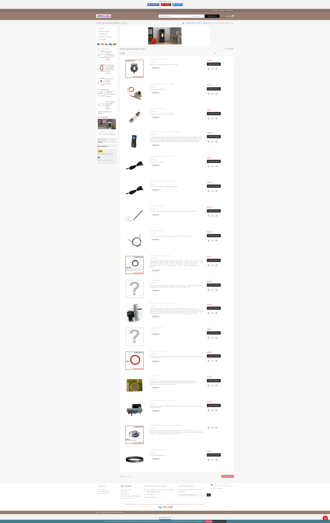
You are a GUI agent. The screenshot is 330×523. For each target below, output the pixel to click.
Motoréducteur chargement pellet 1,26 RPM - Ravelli (163, 400)
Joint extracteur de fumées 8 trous (159, 351)
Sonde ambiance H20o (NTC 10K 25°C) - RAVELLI (163, 181)
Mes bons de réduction (128, 498)
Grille (121, 53)
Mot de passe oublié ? (104, 160)
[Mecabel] (103, 16)
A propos (196, 504)
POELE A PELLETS (103, 34)
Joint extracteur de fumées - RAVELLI (160, 255)
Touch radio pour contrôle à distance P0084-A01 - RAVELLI (165, 131)
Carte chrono (153, 375)
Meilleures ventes (103, 49)
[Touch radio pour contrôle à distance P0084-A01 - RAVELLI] (135, 141)
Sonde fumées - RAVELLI (156, 230)
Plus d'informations (219, 521)
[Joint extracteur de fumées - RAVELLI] (135, 265)
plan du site (229, 10)
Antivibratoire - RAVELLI (156, 328)
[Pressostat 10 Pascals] (135, 289)
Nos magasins (103, 117)
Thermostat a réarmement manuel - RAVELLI (162, 83)
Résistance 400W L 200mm (157, 206)
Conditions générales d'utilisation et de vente (178, 504)
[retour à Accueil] (183, 23)
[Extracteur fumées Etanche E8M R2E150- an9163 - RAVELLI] (135, 435)
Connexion (215, 10)
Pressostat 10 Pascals (155, 280)
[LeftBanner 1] (107, 44)
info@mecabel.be (151, 497)
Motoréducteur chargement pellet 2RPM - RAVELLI (163, 303)
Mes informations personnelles (130, 496)
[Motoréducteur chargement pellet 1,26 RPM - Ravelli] (135, 410)
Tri (215, 53)
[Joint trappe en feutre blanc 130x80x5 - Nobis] (101, 105)
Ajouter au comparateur (212, 69)
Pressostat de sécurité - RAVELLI (158, 59)
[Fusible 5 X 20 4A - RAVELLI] (135, 117)
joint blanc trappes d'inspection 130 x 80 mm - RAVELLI (110, 54)
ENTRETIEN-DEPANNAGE (105, 37)
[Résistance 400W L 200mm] (135, 215)
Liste (123, 53)
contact (221, 10)
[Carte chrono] (135, 385)
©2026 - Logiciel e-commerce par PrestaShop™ (109, 512)
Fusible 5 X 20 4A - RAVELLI (157, 108)
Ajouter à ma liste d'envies (208, 69)
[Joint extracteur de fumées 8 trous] (135, 360)
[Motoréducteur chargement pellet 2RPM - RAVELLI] (135, 313)
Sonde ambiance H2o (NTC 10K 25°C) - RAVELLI (163, 156)
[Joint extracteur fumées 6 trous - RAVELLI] (101, 93)
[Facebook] (99, 157)
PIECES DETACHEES (103, 31)
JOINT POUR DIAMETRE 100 (157, 450)
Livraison (160, 504)
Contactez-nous (152, 504)
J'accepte (208, 521)
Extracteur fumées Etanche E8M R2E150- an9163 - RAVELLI (165, 425)
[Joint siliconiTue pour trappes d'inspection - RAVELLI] (101, 68)
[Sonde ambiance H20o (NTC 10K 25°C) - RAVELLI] (135, 191)
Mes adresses (125, 494)
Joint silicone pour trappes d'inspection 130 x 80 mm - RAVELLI (110, 68)
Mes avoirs (124, 492)
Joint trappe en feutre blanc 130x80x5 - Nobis (111, 104)
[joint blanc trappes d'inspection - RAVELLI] (101, 54)
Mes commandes (126, 490)
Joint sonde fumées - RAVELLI (109, 80)
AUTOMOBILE (102, 39)
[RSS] (229, 512)
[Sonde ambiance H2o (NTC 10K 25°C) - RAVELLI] (135, 166)
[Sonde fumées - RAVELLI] (135, 240)
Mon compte (126, 486)
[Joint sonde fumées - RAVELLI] (101, 81)
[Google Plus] (232, 512)
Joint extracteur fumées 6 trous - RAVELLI (110, 92)
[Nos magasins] (107, 124)
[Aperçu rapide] (216, 69)
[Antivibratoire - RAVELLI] (135, 337)
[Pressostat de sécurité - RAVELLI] (135, 69)
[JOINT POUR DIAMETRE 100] (135, 459)
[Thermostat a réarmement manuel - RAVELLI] (135, 93)
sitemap (201, 504)
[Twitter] (227, 512)
